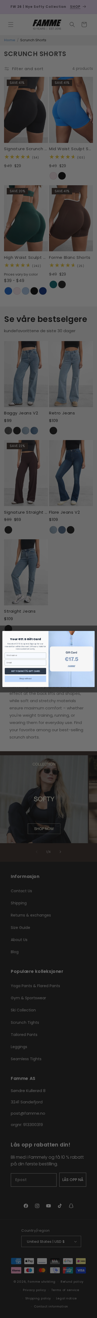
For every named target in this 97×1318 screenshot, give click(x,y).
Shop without (25, 678)
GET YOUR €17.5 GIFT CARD (25, 671)
